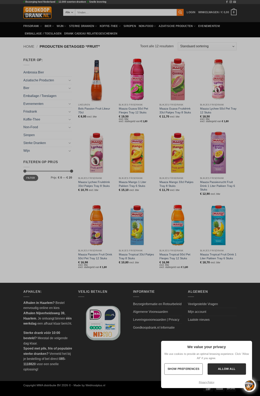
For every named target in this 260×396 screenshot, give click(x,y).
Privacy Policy (206, 382)
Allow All (227, 369)
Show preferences (183, 369)
